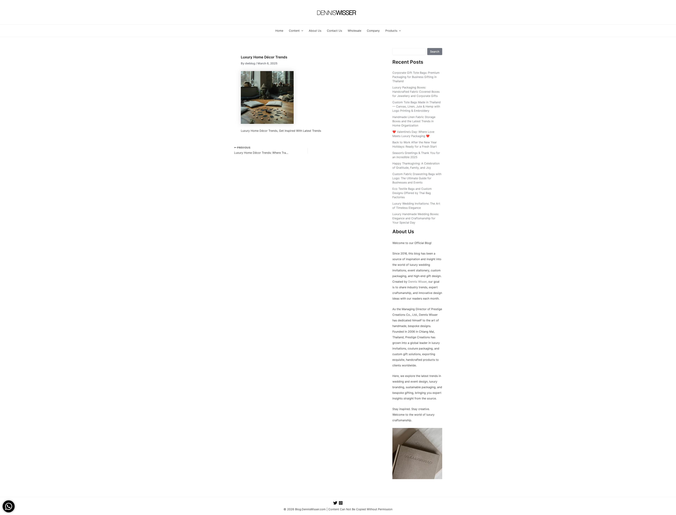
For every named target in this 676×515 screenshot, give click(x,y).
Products (391, 30)
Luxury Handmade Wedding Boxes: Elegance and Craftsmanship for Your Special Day (415, 218)
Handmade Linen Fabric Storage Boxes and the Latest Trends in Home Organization (413, 121)
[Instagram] (341, 503)
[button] (301, 31)
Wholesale (354, 30)
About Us (315, 30)
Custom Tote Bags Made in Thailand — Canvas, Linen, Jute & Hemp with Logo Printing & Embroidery (416, 106)
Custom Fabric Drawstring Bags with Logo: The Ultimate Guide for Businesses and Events (416, 178)
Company (373, 30)
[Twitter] (335, 503)
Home (279, 30)
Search (434, 51)
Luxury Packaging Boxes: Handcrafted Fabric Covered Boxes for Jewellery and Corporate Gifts (416, 92)
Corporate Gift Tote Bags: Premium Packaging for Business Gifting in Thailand (416, 77)
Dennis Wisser (417, 281)
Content (294, 30)
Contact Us (334, 30)
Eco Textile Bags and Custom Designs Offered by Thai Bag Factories (412, 193)
